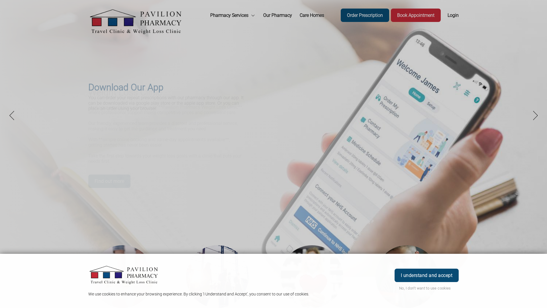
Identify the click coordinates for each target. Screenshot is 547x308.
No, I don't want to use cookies (425, 288)
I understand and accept (426, 275)
